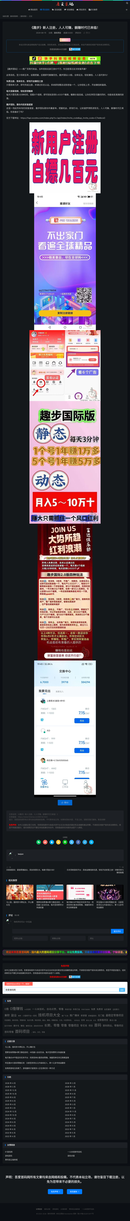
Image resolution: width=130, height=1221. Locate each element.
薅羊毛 (16, 1026)
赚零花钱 (29, 1026)
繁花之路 (89, 1020)
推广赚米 (74, 1015)
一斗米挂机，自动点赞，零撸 (47, 1009)
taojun (20, 854)
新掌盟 (84, 1015)
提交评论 (117, 931)
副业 (14, 1015)
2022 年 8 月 (10, 1129)
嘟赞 (19, 1016)
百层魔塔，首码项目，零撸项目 (15, 1020)
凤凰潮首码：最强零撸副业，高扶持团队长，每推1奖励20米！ (31, 870)
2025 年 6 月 (10, 1101)
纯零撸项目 (102, 1020)
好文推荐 (93, 9)
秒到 (83, 1020)
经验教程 (70, 9)
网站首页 (34, 9)
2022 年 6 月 (10, 1133)
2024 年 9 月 (70, 1115)
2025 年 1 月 (70, 1108)
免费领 (100, 1009)
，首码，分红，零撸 (38, 1032)
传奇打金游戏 (85, 1009)
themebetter (68, 1214)
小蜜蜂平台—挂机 (30, 1016)
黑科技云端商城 (11, 1160)
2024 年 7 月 (70, 1119)
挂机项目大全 (49, 1015)
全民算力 (116, 1009)
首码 (97, 1025)
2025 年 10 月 (11, 1094)
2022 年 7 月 (70, 1129)
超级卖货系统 (38, 1026)
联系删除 (74, 1191)
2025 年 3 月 (70, 1104)
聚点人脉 (113, 1020)
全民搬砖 (107, 1009)
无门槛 (101, 1015)
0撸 (6, 1009)
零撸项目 (73, 1025)
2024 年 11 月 (70, 1111)
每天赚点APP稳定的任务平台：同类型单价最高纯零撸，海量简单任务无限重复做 (80, 904)
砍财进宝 (77, 1020)
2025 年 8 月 (10, 1097)
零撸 (64, 1025)
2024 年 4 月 (10, 1126)
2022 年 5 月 (70, 1133)
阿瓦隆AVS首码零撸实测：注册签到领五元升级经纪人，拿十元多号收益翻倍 (110, 904)
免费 (93, 1009)
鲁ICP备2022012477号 (85, 1214)
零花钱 (83, 1025)
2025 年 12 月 (10, 1090)
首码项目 (23, 16)
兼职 (7, 1015)
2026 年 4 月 (10, 1083)
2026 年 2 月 (10, 1087)
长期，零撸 (52, 1025)
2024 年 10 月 (11, 1115)
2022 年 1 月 (70, 1136)
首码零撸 (9, 1032)
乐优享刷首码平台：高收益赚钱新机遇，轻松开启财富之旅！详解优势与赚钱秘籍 (95, 871)
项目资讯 (82, 9)
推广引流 (65, 1016)
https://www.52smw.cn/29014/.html (32, 817)
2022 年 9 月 (70, 1126)
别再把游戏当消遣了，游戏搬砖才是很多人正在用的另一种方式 (30, 1068)
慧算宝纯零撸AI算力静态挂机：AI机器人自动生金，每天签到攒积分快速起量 (49, 904)
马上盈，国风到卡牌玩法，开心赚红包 (20, 1047)
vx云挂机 (27, 1009)
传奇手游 (68, 1009)
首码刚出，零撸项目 (113, 1025)
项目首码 (46, 9)
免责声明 (55, 1191)
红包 (94, 1020)
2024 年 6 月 (10, 1122)
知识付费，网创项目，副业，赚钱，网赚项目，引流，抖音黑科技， (50, 1020)
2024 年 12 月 (10, 1111)
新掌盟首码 (92, 1016)
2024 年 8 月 (10, 1119)
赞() (87, 33)
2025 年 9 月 (70, 1094)
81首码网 (8, 1152)
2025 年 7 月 (70, 1097)
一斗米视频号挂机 (75, 1152)
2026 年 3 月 (70, 1083)
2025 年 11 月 (70, 1090)
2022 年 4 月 (10, 1136)
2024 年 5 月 (70, 1122)
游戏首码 (8, 1156)
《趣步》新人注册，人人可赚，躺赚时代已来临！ (65, 28)
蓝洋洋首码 (8, 1026)
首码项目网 (65, 4)
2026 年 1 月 (70, 1087)
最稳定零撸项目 (115, 1015)
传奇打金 (76, 1009)
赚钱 (22, 1026)
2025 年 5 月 (70, 1101)
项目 (90, 1025)
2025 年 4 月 (10, 1104)
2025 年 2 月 (10, 1108)
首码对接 (71, 1156)
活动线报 (58, 9)
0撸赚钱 (16, 1009)
